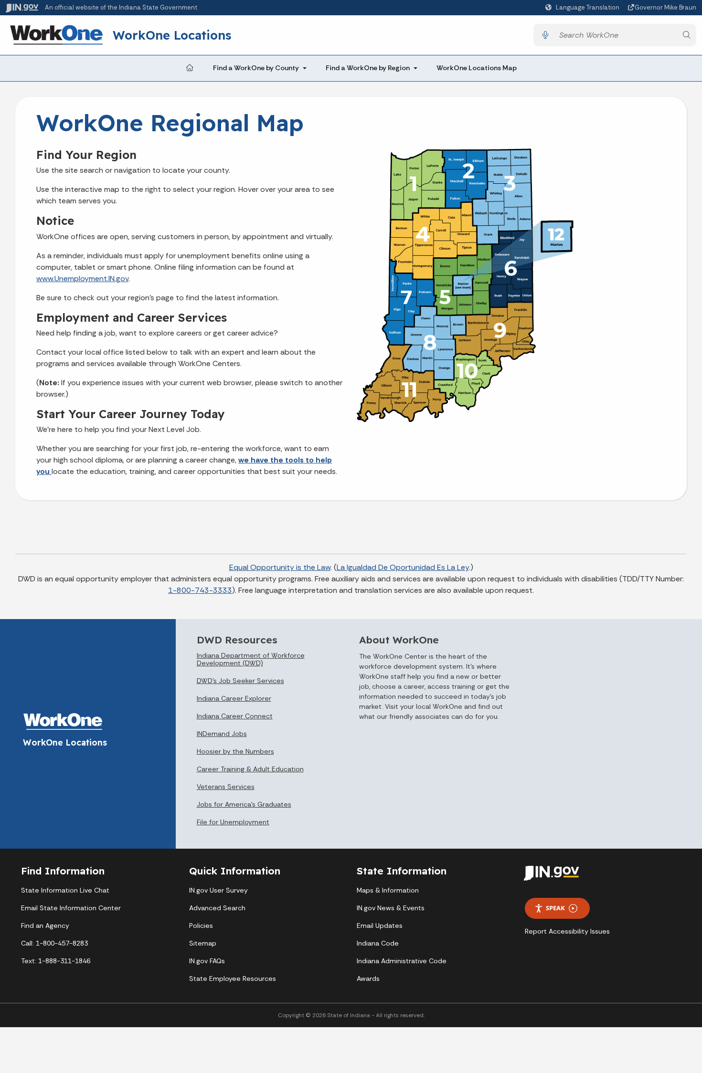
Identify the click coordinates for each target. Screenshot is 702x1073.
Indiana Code (378, 943)
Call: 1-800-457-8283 (54, 943)
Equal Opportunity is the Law (279, 567)
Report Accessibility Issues (567, 931)
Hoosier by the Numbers (235, 751)
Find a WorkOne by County (256, 67)
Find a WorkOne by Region (368, 67)
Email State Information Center (71, 908)
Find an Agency (45, 925)
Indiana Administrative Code (402, 961)
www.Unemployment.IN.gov (82, 279)
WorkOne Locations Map (476, 67)
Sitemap (202, 943)
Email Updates (380, 925)
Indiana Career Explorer (234, 698)
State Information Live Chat (65, 890)
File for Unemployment (233, 822)
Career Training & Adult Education (250, 769)
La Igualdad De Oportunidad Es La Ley (403, 567)
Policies (201, 925)
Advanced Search (217, 908)
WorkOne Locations (172, 34)
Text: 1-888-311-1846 (55, 961)
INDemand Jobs (222, 733)
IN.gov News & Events (391, 908)
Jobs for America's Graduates (244, 804)
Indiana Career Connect (235, 716)
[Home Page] (190, 68)
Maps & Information (388, 890)
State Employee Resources (232, 978)
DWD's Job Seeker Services (240, 680)
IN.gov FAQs (207, 961)
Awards (368, 978)
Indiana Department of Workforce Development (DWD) (251, 659)
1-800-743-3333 (200, 590)
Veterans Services (226, 786)
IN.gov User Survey (218, 890)
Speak (555, 908)
